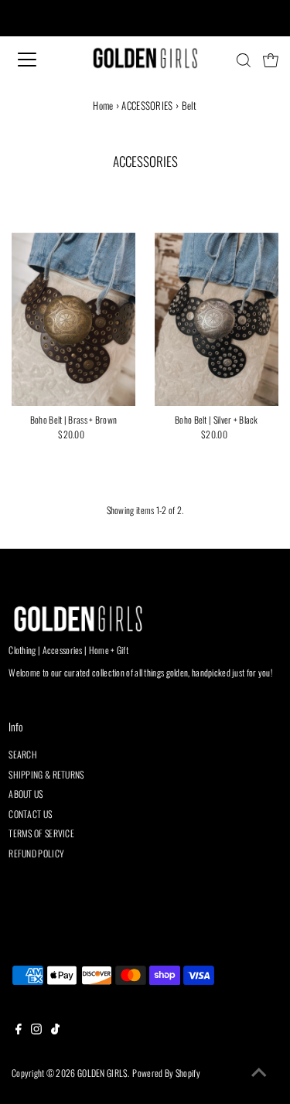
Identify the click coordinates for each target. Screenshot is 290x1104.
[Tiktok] (55, 1030)
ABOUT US (26, 793)
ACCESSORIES (146, 105)
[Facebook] (19, 1030)
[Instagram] (36, 1030)
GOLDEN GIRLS (102, 1072)
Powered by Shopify (166, 1072)
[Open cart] (270, 59)
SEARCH (23, 754)
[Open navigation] (40, 59)
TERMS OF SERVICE (41, 833)
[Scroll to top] (259, 1073)
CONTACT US (30, 813)
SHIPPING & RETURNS (46, 774)
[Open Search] (243, 60)
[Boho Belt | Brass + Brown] (73, 319)
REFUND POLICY (36, 853)
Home (103, 105)
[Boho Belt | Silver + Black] (216, 319)
